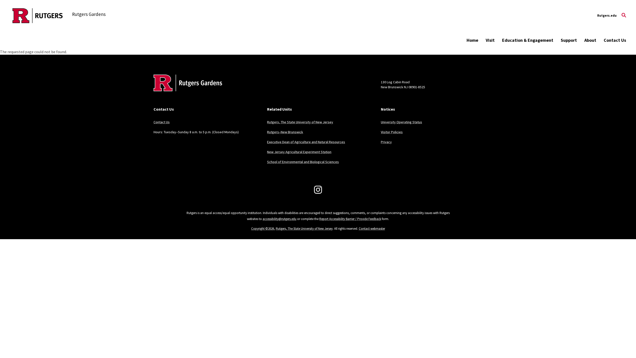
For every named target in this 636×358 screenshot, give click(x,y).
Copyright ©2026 (262, 228)
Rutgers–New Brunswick (285, 132)
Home (472, 40)
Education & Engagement (527, 40)
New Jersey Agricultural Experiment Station (299, 152)
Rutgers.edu (607, 15)
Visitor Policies (392, 132)
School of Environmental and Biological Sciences (303, 162)
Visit (490, 40)
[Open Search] (624, 15)
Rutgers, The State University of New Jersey (300, 122)
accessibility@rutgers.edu (279, 219)
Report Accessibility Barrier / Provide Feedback (350, 219)
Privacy (386, 142)
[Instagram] (318, 190)
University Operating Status (401, 122)
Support (569, 40)
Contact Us (615, 40)
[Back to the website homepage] (37, 15)
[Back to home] (186, 90)
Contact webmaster (372, 228)
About (590, 40)
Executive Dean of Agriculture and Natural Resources (306, 142)
